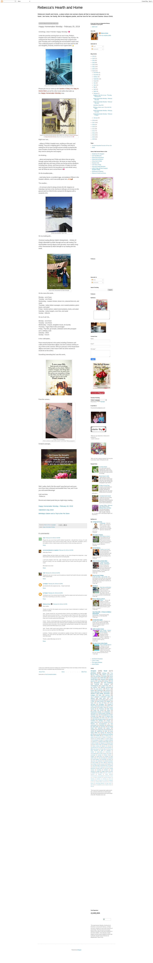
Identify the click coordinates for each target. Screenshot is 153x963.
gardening (99, 731)
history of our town (103, 780)
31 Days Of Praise (102, 703)
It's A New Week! (103, 466)
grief (92, 734)
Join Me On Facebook (97, 658)
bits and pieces (98, 689)
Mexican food (110, 743)
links (100, 695)
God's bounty (101, 763)
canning (102, 732)
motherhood (108, 752)
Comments (95, 49)
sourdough (93, 755)
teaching (99, 755)
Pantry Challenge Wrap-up (105, 644)
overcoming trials (94, 753)
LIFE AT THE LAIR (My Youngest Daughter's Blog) (99, 169)
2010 (93, 137)
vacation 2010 (107, 722)
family (105, 676)
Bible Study (110, 708)
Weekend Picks (104, 765)
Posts (94, 46)
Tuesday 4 (95, 585)
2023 (93, 62)
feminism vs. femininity (102, 778)
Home (63, 671)
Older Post (84, 671)
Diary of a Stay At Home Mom (72, 135)
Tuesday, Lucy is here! (105, 549)
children (108, 701)
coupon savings (109, 738)
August (95, 81)
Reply (44, 545)
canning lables (100, 775)
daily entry (102, 698)
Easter (95, 710)
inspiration (105, 744)
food (105, 671)
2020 (93, 68)
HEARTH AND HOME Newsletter (100, 693)
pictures (109, 725)
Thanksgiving (94, 685)
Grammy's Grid (95, 163)
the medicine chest (107, 784)
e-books (108, 720)
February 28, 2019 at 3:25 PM (60, 604)
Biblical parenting (94, 749)
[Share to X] (63, 525)
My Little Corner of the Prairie (100, 643)
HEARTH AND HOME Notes (105, 741)
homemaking (101, 700)
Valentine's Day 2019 (46, 510)
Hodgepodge (103, 523)
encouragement (103, 723)
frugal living (105, 685)
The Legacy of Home (98, 534)
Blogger (79, 950)
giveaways (97, 682)
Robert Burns (100, 756)
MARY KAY (94, 26)
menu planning (95, 692)
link (93, 781)
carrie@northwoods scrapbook (51, 550)
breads (109, 729)
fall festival (93, 768)
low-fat (106, 768)
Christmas (100, 690)
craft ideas (93, 713)
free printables (95, 740)
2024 (93, 60)
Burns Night (103, 762)
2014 (93, 128)
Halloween (102, 743)
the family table (94, 726)
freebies (92, 752)
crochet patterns (95, 759)
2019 (93, 70)
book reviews (100, 701)
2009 (93, 139)
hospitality (111, 780)
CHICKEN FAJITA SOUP (105, 496)
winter (103, 717)
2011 (93, 135)
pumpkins (93, 729)
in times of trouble (95, 743)
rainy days (93, 760)
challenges (108, 750)
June (95, 85)
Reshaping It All (109, 763)
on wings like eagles (98, 619)
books (92, 690)
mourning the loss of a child (96, 747)
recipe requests (103, 753)
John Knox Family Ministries (98, 166)
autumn (108, 690)
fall (112, 681)
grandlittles (101, 704)
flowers (108, 689)
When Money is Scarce (105, 536)
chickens (93, 738)
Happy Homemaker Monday (51, 93)
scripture (106, 684)
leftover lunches (96, 746)
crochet (102, 710)
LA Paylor (45, 583)
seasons (103, 679)
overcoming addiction (100, 783)
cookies (92, 731)
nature (100, 716)
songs (110, 753)
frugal (92, 703)
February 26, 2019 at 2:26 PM (55, 593)
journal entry (98, 734)
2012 (93, 133)
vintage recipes (105, 771)
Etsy (103, 735)
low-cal (109, 746)
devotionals (103, 759)
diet (93, 744)
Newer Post (42, 671)
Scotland (106, 756)
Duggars (92, 756)
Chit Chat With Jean (97, 155)
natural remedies (107, 747)
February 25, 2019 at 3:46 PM (53, 537)
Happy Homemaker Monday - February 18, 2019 (56, 506)
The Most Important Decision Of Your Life (102, 145)
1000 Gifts (103, 677)
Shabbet (100, 774)
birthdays (109, 737)
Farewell (94, 621)
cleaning (109, 732)
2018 (93, 120)
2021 (93, 66)
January (96, 117)
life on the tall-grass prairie (99, 719)
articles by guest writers (96, 737)
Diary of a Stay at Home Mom (100, 561)
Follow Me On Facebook (98, 157)
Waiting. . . (102, 600)
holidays (104, 673)
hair (96, 780)
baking (106, 681)
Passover (92, 774)
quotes (109, 759)
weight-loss (94, 741)
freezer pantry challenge (104, 713)
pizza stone (108, 783)
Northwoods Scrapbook (97, 171)
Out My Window (96, 548)
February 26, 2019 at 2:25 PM (55, 583)
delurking (92, 778)
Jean (44, 537)
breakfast (93, 720)
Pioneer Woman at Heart (99, 598)
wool (92, 786)
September (96, 79)
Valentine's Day (94, 714)
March (95, 91)
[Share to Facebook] (64, 525)
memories (100, 728)
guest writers (100, 768)
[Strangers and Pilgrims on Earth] (102, 388)
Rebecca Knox (46, 604)
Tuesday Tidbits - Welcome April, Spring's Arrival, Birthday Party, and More (105, 507)
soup (109, 719)
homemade (106, 692)
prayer (101, 740)
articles (108, 705)
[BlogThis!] (61, 525)
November (96, 74)
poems (108, 728)
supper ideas (94, 722)
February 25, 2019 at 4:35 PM (66, 550)
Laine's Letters (95, 660)
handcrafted (96, 717)
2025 (93, 58)
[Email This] (59, 525)
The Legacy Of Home (97, 662)
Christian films (103, 749)
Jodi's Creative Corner (98, 629)
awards (111, 765)
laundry (111, 744)
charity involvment (98, 777)
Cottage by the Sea (97, 521)
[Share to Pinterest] (66, 525)
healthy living (102, 707)
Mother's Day (108, 735)
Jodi (44, 573)
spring (99, 681)
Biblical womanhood (107, 687)
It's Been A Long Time (104, 485)
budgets (93, 695)
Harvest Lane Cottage (98, 575)
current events (108, 766)
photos (93, 673)
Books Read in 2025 (104, 476)
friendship (101, 725)
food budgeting (108, 682)
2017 (93, 122)
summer (107, 695)
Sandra (61, 89)
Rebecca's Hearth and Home (60, 7)
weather (98, 735)
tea (100, 722)
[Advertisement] (102, 229)
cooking (96, 684)
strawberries (99, 784)
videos (108, 710)
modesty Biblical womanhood (102, 781)
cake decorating (102, 757)
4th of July (110, 717)
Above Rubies (95, 664)
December (96, 72)
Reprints (93, 723)
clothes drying (100, 766)
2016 (93, 124)
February (96, 93)
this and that (96, 676)
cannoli (93, 766)
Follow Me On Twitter (97, 161)
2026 (93, 56)
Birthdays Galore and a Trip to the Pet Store (54, 513)
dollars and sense (107, 674)
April (95, 89)
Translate (102, 401)
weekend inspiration (108, 760)
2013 (93, 130)
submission (99, 760)
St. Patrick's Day (109, 716)
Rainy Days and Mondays (105, 587)
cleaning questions (107, 777)
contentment (110, 757)
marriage (100, 720)
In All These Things (96, 164)
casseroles (107, 775)
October (96, 76)
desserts (103, 726)
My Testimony (100, 708)
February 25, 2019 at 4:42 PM (53, 573)
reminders (106, 769)
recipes (93, 671)
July (95, 83)
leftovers (104, 746)
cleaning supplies (100, 738)
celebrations (107, 711)
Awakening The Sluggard (98, 154)
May (95, 87)
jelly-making (99, 752)
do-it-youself (94, 707)
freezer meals (99, 744)
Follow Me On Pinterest (97, 159)
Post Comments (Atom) (50, 674)
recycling (99, 769)
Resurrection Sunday (96, 711)
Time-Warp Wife (95, 765)
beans (104, 737)
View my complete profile (105, 35)
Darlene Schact (107, 755)
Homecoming (95, 614)
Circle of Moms (108, 772)
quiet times (93, 784)
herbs (106, 731)
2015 (93, 126)
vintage (98, 771)
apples (102, 750)
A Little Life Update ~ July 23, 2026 (100, 576)
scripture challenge (109, 740)
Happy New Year (102, 729)
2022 (93, 64)
